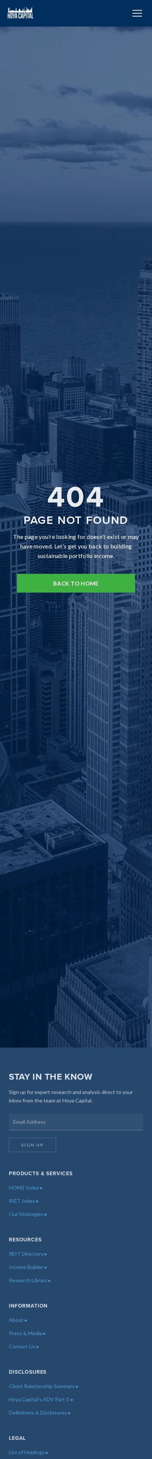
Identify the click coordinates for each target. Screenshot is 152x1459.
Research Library (30, 1280)
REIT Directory (28, 1254)
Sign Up (32, 1145)
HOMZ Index (26, 1187)
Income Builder (28, 1267)
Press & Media (27, 1333)
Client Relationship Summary (44, 1386)
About (18, 1320)
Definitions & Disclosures (40, 1412)
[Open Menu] (137, 13)
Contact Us (24, 1346)
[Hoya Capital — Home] (20, 13)
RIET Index (24, 1201)
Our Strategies (28, 1214)
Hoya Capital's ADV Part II (41, 1399)
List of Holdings (28, 1452)
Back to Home (76, 583)
